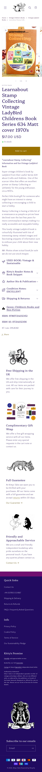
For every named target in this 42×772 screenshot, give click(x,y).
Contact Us (11, 563)
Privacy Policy (10, 627)
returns (16, 498)
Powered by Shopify (28, 768)
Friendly (6, 658)
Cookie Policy (10, 632)
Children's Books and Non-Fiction (23, 308)
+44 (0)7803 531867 (12, 593)
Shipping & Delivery (12, 598)
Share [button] (6, 335)
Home (4, 18)
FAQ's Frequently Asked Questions (19, 610)
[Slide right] (26, 81)
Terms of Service (11, 638)
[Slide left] (16, 81)
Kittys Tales (17, 768)
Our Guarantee (13, 503)
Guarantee (19, 663)
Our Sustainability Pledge (15, 643)
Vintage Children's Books (17, 18)
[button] (5, 8)
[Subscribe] (32, 748)
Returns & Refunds (12, 604)
